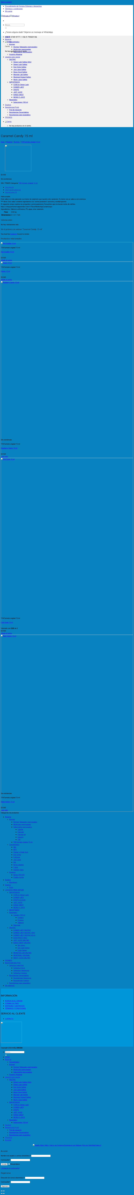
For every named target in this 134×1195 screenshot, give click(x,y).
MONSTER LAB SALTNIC (22, 953)
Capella (20, 829)
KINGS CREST (18, 95)
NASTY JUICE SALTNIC (21, 958)
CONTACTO (9, 1019)
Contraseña (5, 1160)
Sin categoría (9, 985)
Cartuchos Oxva (19, 968)
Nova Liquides (18, 865)
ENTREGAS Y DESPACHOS (15, 1006)
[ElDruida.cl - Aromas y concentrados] (10, 16)
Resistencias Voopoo (21, 980)
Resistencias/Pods (12, 107)
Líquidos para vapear (12, 57)
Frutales (21, 917)
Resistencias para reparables (19, 115)
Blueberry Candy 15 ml (9, 448)
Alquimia (8, 39)
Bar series (21, 945)
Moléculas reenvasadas (22, 49)
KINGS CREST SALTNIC (22, 943)
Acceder (4, 1164)
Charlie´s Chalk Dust (20, 852)
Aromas (12, 44)
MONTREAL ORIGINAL (21, 955)
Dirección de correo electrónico (13, 1178)
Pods (11, 887)
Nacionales (13, 100)
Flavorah (21, 832)
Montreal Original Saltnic (22, 77)
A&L (14, 847)
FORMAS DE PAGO (12, 1003)
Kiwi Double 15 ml (7, 252)
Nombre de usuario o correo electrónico (16, 1156)
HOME (7, 37)
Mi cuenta (8, 11)
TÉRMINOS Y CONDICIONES (15, 1008)
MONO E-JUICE (19, 97)
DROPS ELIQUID (19, 900)
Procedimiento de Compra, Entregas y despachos (23, 6)
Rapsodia (16, 925)
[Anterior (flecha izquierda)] (2, 1193)
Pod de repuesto (15, 110)
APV (15, 850)
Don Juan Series (24, 948)
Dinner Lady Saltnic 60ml (22, 62)
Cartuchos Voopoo (20, 973)
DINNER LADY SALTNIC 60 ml (24, 935)
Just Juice (17, 860)
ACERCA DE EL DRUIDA (13, 1001)
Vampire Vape (18, 870)
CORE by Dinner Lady (21, 84)
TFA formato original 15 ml (30, 142)
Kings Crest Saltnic (20, 72)
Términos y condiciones (14, 9)
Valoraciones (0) (11, 192)
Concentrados (14, 42)
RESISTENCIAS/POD (13, 963)
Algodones (13, 882)
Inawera (20, 837)
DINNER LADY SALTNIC (22, 930)
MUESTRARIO (14, 910)
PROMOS (8, 117)
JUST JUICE (17, 92)
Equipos (8, 105)
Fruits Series (22, 950)
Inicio (3, 142)
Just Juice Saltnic (19, 69)
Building (8, 880)
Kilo (14, 862)
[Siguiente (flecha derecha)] (4, 1193)
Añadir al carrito (6, 260)
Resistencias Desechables (19, 112)
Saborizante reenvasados (22, 52)
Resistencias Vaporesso (22, 978)
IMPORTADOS (14, 82)
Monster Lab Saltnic (20, 74)
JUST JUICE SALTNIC (21, 940)
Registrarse (5, 1186)
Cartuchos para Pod (16, 965)
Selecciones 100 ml (20, 102)
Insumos (12, 872)
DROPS (16, 90)
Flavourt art (22, 834)
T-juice (15, 867)
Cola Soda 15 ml (7, 622)
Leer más (4, 456)
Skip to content (6, 2)
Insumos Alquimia (15, 54)
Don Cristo (17, 855)
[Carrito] (8, 41)
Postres (21, 920)
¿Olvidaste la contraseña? (10, 1168)
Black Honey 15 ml (8, 802)
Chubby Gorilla (18, 877)
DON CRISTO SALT (20, 938)
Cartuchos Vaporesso (21, 970)
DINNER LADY (18, 87)
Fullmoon (16, 857)
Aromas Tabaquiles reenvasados (25, 47)
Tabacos (21, 922)
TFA (19, 839)
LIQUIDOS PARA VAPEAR (14, 890)
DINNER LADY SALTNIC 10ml (24, 933)
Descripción (9, 187)
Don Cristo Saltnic (19, 67)
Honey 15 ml (5, 271)
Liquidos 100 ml (19, 915)
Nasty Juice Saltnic (20, 79)
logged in (13, 234)
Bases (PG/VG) (19, 875)
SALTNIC (12, 59)
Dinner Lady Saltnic (20, 64)
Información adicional (13, 190)
